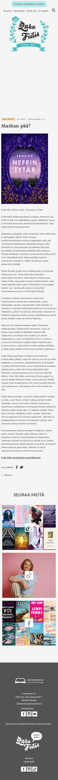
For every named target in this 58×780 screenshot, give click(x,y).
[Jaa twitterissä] (20, 467)
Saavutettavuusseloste (17, 723)
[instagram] (29, 527)
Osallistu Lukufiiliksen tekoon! (29, 4)
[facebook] (29, 623)
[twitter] (29, 575)
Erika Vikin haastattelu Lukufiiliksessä (21, 457)
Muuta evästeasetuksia (39, 723)
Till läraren (31, 10)
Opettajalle (19, 10)
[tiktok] (34, 769)
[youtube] (34, 713)
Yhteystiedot (27, 708)
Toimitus (7, 10)
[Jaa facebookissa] (16, 467)
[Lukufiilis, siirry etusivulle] (29, 32)
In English (43, 10)
